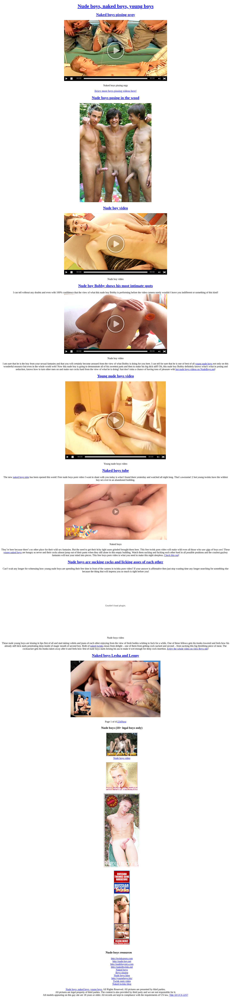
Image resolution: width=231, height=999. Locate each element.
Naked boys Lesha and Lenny (115, 655)
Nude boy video (115, 208)
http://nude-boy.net (122, 961)
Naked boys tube (115, 470)
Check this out (171, 555)
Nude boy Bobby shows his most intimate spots (115, 286)
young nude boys (203, 363)
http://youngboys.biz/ (121, 978)
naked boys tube (21, 477)
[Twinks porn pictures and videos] (122, 866)
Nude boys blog (122, 975)
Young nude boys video (115, 376)
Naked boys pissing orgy (115, 15)
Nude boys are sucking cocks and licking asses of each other (115, 562)
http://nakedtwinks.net (122, 967)
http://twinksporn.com (122, 958)
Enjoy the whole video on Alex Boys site (187, 648)
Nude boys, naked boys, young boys (116, 6)
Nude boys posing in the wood (115, 98)
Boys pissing (122, 972)
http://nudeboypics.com (121, 964)
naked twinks (96, 646)
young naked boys (12, 552)
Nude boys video (121, 758)
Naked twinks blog (121, 984)
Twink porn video (122, 981)
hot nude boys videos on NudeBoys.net (195, 369)
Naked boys (122, 969)
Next (123, 721)
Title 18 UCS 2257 (178, 995)
